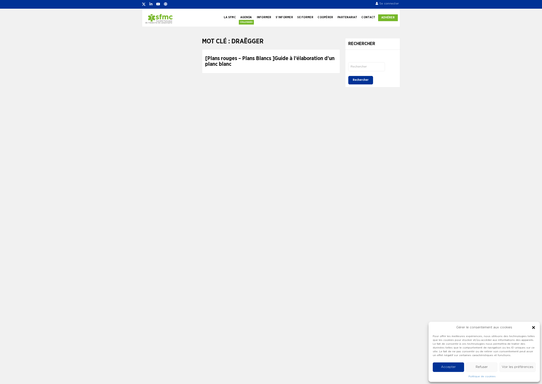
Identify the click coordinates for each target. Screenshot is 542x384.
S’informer (284, 17)
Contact (368, 17)
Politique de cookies (482, 376)
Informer (264, 17)
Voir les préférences (517, 367)
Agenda (246, 17)
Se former (305, 17)
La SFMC (230, 17)
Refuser (482, 367)
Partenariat (347, 17)
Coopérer (325, 17)
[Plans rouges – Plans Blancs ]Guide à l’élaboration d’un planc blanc (270, 61)
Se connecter (389, 3)
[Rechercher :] (366, 66)
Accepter (448, 367)
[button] (533, 327)
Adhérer (388, 17)
